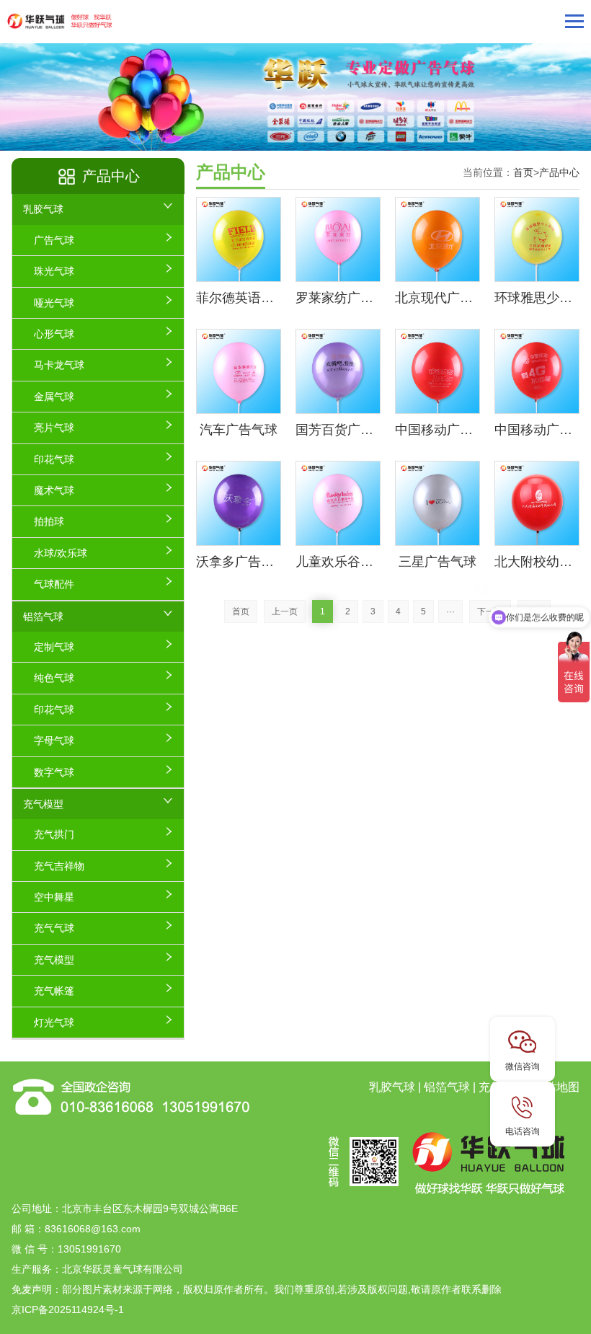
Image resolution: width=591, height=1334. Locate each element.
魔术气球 (54, 490)
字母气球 (54, 740)
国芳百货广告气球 (338, 430)
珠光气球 (54, 271)
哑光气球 (54, 303)
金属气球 (54, 396)
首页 (523, 172)
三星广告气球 (437, 562)
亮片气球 (54, 427)
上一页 (285, 611)
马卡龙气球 (59, 365)
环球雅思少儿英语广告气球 (536, 298)
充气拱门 (54, 834)
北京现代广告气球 (437, 298)
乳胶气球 (43, 209)
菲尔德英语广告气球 (238, 298)
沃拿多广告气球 (238, 562)
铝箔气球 (43, 616)
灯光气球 (54, 1022)
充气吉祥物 (59, 866)
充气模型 (43, 804)
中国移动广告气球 (437, 430)
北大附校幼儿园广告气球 (536, 562)
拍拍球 (49, 521)
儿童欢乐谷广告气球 (338, 562)
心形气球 (54, 334)
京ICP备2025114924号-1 (68, 1309)
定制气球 (54, 647)
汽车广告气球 (238, 430)
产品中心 (559, 172)
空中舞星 (54, 897)
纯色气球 (54, 678)
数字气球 (54, 772)
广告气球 (54, 240)
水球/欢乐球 (60, 553)
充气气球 (54, 928)
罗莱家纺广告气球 (338, 298)
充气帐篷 (54, 991)
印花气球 (54, 459)
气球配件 (54, 584)
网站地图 (556, 1087)
